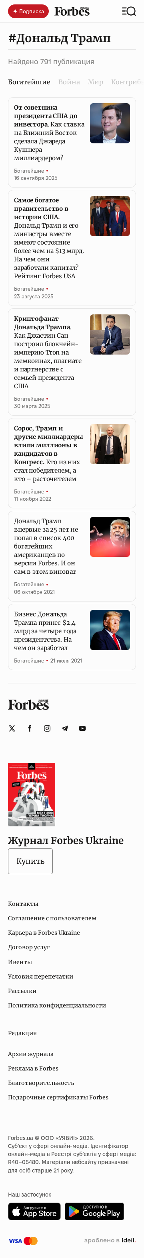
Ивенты (20, 962)
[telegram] (65, 728)
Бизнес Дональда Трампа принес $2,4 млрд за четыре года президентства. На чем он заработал (45, 631)
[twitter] (12, 728)
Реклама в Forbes (33, 1068)
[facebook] (29, 728)
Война (69, 82)
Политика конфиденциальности (57, 1005)
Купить (30, 861)
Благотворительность (41, 1083)
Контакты (23, 903)
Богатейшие (29, 170)
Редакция (22, 1033)
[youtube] (82, 728)
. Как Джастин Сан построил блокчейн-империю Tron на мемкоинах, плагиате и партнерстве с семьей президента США (48, 352)
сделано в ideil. (110, 1241)
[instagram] (47, 728)
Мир (95, 82)
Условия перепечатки (40, 976)
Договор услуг (29, 947)
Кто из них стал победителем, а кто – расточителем (48, 453)
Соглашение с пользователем (52, 918)
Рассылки (22, 991)
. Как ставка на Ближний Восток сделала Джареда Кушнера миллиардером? (49, 133)
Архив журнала (31, 1054)
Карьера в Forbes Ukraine (44, 932)
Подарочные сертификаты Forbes (58, 1097)
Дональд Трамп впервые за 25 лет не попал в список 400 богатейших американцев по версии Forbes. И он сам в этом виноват (46, 546)
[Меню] (129, 11)
